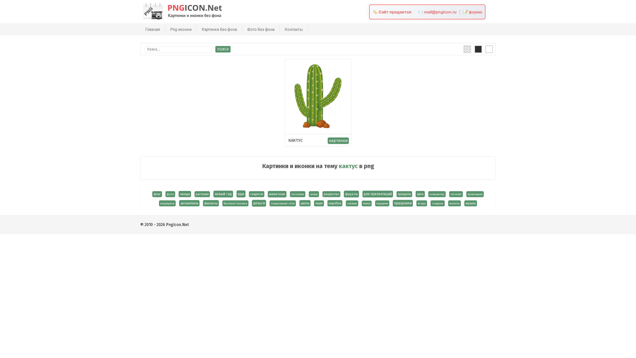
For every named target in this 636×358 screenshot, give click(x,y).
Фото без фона (261, 29)
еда (241, 194)
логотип (456, 194)
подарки (382, 203)
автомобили (189, 203)
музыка (471, 203)
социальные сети (283, 203)
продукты (404, 194)
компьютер (437, 194)
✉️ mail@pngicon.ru (437, 11)
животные (277, 194)
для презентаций (378, 194)
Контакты (294, 29)
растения (202, 194)
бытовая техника (235, 203)
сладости (256, 194)
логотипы (297, 194)
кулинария (475, 194)
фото (170, 194)
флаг (157, 194)
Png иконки (181, 29)
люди (319, 203)
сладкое (437, 203)
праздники (403, 203)
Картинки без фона (219, 29)
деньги (259, 203)
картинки (338, 140)
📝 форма (472, 11)
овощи (185, 194)
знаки (314, 194)
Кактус (295, 140)
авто (420, 194)
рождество (331, 194)
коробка (335, 203)
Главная (152, 29)
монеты (454, 203)
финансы (211, 203)
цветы (305, 203)
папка (366, 203)
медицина (167, 203)
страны (352, 203)
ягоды (422, 203)
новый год (223, 194)
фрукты (351, 194)
